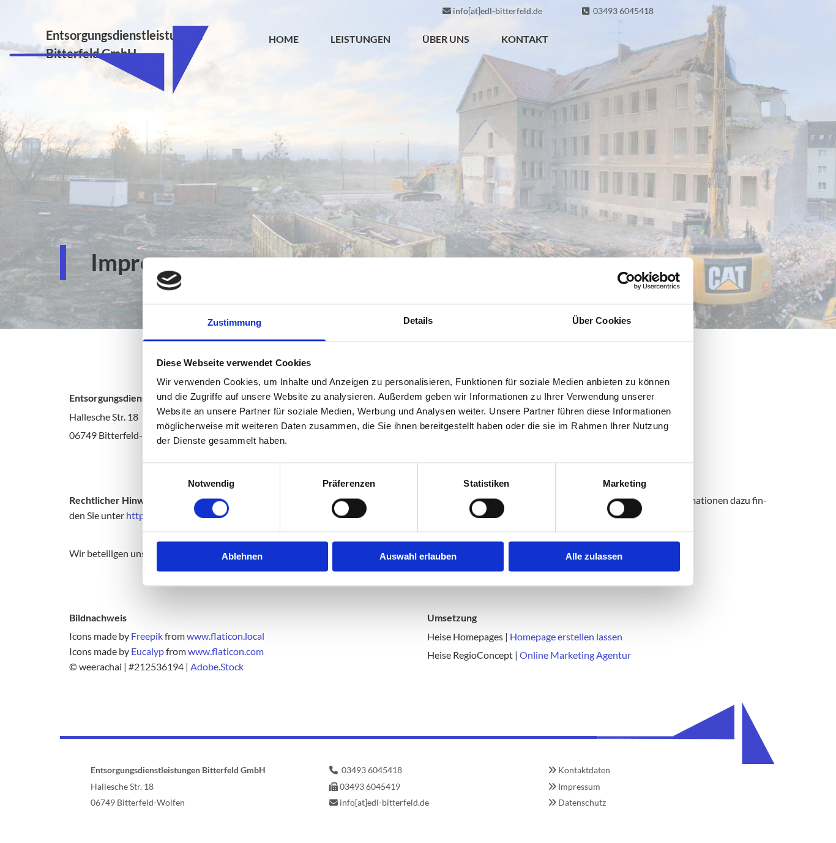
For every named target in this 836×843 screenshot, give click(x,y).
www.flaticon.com (226, 651)
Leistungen (360, 39)
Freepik (147, 636)
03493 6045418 (623, 11)
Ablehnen (242, 557)
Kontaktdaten (584, 770)
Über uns (445, 39)
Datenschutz (582, 802)
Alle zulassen (593, 557)
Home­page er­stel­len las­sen (566, 636)
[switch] (349, 508)
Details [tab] (418, 321)
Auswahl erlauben (418, 557)
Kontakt (524, 39)
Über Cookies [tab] (601, 321)
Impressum (579, 786)
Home (284, 39)
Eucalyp (147, 651)
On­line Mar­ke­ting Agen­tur (575, 655)
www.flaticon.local (225, 636)
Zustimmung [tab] (234, 323)
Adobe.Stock (217, 666)
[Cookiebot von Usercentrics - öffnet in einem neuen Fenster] (626, 280)
